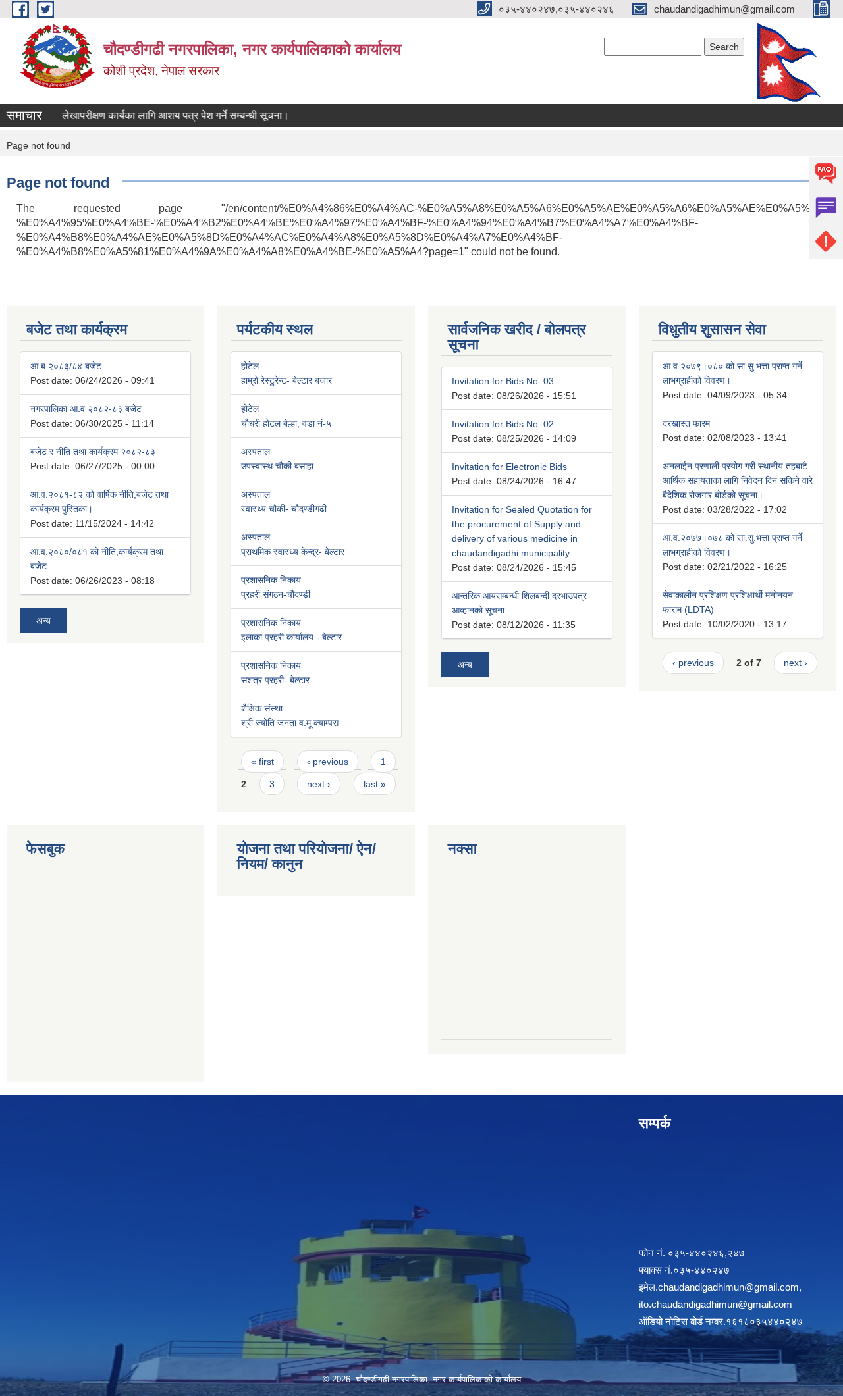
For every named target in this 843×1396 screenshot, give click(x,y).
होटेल (250, 366)
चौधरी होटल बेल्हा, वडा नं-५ (286, 423)
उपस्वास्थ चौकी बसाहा (277, 466)
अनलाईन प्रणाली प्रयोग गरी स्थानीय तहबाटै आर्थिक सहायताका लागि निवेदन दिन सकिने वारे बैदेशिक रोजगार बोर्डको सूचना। (738, 480)
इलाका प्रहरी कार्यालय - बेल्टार (291, 637)
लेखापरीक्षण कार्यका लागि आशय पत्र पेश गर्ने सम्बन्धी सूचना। (161, 115)
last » (375, 784)
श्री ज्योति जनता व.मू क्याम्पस (290, 722)
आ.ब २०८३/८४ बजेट (65, 366)
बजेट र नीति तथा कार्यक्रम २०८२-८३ (92, 451)
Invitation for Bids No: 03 (503, 381)
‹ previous (327, 761)
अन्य (43, 620)
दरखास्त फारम (686, 423)
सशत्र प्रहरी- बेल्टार (275, 680)
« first (262, 761)
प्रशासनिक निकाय (271, 580)
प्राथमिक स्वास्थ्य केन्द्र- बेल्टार (292, 551)
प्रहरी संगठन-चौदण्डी (275, 594)
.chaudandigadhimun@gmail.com (727, 1287)
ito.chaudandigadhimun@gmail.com (715, 1304)
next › (319, 784)
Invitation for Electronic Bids (509, 466)
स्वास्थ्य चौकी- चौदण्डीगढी (284, 509)
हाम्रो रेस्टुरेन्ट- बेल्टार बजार (286, 380)
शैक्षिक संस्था (262, 708)
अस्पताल (255, 451)
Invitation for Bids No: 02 (503, 424)
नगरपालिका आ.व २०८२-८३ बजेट (86, 408)
